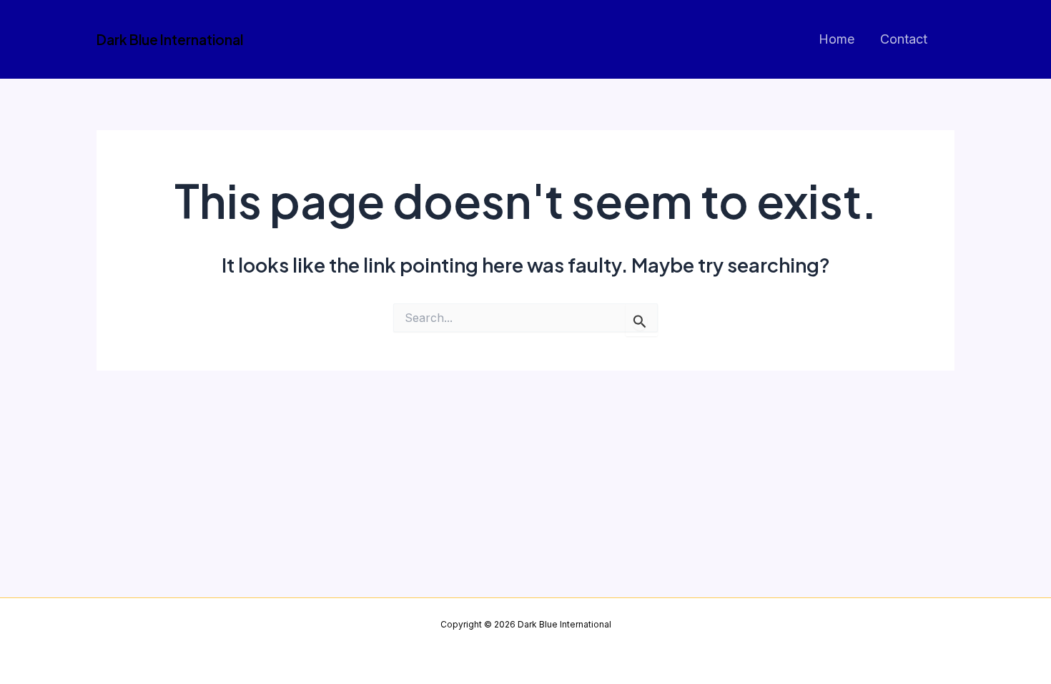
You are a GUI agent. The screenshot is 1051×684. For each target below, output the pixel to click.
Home (836, 39)
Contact (903, 39)
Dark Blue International (170, 39)
